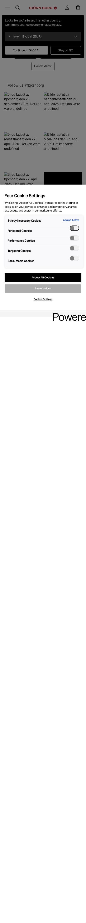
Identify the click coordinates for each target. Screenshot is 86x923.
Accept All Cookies (43, 277)
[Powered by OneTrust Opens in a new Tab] (68, 314)
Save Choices (43, 288)
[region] (43, 554)
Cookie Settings (43, 299)
